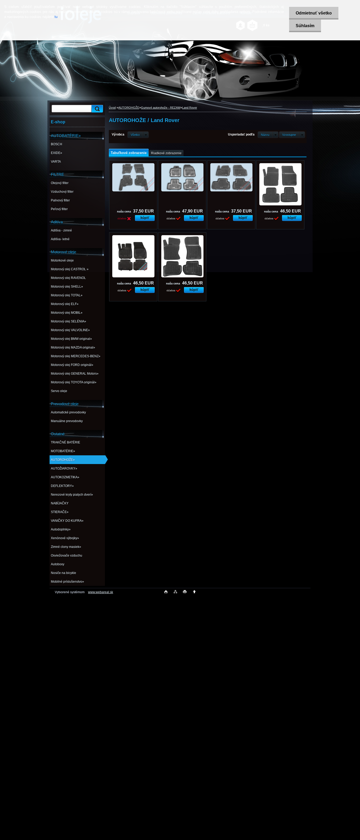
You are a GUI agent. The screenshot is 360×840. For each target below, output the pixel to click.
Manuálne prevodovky (67, 421)
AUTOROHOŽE (128, 107)
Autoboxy (57, 564)
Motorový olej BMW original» (71, 339)
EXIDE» (56, 153)
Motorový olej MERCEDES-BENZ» (75, 356)
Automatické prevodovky (68, 412)
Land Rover (189, 107)
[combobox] (268, 135)
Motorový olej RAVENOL (68, 278)
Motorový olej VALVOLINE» (70, 330)
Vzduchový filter (62, 192)
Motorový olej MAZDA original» (73, 347)
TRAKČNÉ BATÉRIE (65, 442)
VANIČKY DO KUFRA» (67, 521)
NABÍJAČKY (60, 503)
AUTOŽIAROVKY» (64, 468)
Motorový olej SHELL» (67, 286)
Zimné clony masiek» (66, 547)
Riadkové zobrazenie (166, 153)
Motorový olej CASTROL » (70, 269)
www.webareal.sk (100, 592)
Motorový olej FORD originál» (72, 365)
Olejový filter (60, 183)
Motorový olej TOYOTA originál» (73, 382)
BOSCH (56, 144)
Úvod (112, 107)
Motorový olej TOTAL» (66, 295)
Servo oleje (59, 391)
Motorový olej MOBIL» (66, 313)
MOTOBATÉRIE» (63, 451)
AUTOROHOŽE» (63, 460)
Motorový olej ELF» (65, 304)
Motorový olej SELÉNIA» (68, 321)
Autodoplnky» (61, 529)
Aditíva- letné (60, 239)
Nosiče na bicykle (63, 573)
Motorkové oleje (62, 260)
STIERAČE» (60, 512)
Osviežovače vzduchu (66, 555)
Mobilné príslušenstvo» (67, 581)
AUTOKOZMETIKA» (65, 477)
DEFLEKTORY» (62, 486)
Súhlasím (305, 25)
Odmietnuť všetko (314, 13)
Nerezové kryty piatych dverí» (72, 494)
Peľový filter (59, 209)
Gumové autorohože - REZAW (160, 107)
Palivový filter (60, 200)
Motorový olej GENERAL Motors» (75, 373)
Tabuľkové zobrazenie (129, 153)
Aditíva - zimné (61, 230)
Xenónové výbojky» (65, 538)
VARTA (56, 161)
